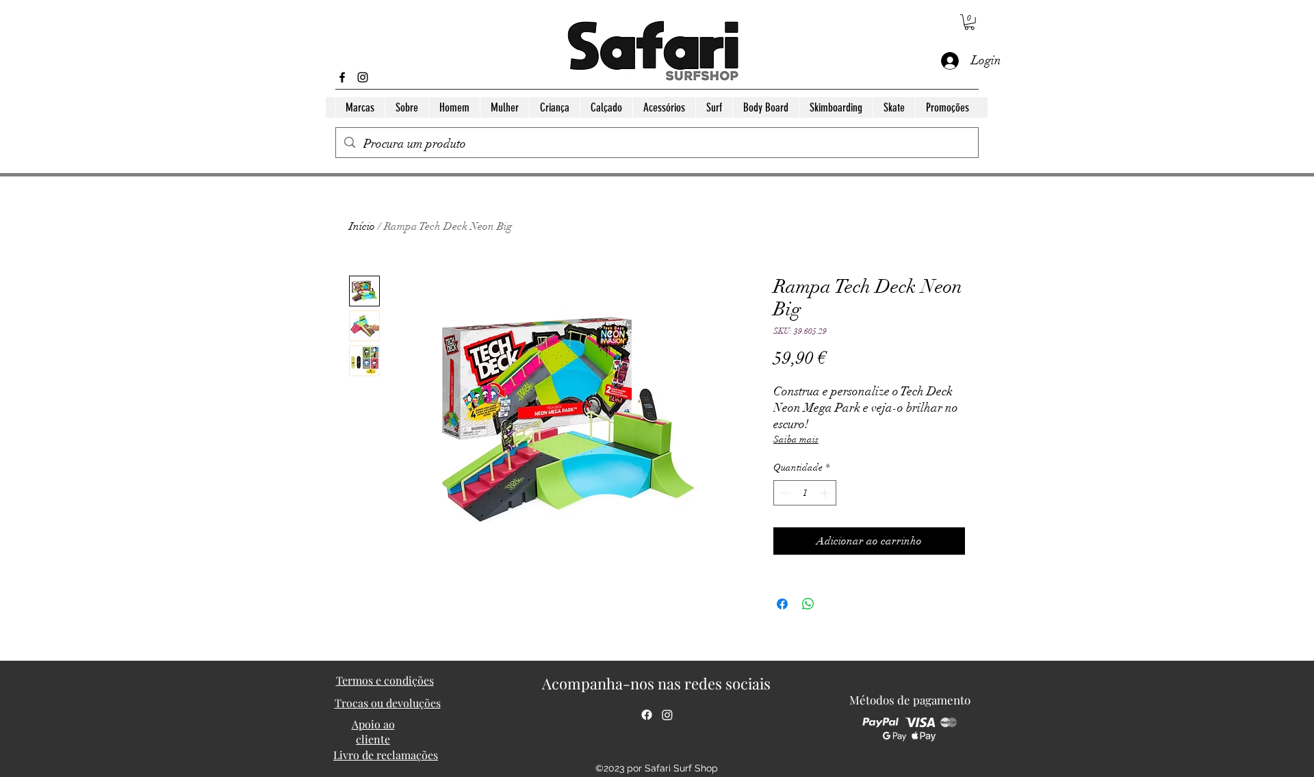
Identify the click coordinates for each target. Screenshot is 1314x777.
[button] (969, 22)
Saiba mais (796, 439)
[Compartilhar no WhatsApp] (808, 604)
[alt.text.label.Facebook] (342, 77)
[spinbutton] (805, 493)
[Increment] (825, 493)
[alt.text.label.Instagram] (363, 77)
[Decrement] (784, 493)
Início (362, 226)
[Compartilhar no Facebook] (782, 604)
